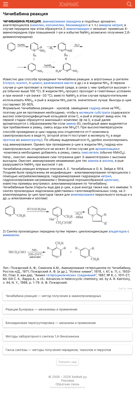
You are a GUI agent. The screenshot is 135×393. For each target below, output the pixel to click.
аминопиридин (78, 29)
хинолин (37, 25)
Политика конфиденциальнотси (67, 387)
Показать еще (67, 362)
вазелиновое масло (59, 83)
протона (9, 140)
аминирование (54, 21)
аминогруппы (31, 140)
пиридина (73, 21)
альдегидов (118, 231)
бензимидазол (77, 25)
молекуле (86, 112)
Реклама (67, 380)
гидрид (94, 108)
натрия (106, 176)
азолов (107, 160)
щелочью (111, 180)
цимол (37, 83)
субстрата (102, 112)
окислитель (90, 152)
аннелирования (82, 194)
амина (71, 123)
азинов (93, 160)
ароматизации (106, 149)
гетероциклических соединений (70, 275)
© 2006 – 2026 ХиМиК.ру (67, 377)
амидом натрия (111, 25)
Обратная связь (67, 384)
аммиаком (11, 235)
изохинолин (55, 25)
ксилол (21, 83)
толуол (9, 83)
